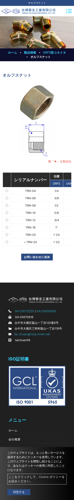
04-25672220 (24, 311)
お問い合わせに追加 (37, 257)
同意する (19, 492)
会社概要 (14, 439)
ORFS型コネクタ (54, 52)
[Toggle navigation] (69, 11)
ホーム (12, 52)
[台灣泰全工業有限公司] (28, 11)
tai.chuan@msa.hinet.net (32, 334)
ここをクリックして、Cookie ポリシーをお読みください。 (36, 479)
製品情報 (30, 52)
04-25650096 (46, 311)
